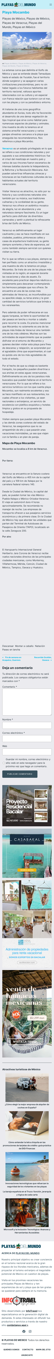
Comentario (9, 686)
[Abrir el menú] (50, 4)
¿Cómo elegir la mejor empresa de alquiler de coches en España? (27, 1106)
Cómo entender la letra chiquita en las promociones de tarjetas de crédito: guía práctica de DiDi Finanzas (27, 1145)
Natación (40, 646)
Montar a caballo (24, 646)
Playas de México (13, 18)
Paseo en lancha (11, 649)
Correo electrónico (13, 732)
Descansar (8, 646)
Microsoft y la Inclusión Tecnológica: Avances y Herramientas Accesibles (27, 1231)
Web (4, 746)
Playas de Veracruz (14, 23)
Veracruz (7, 148)
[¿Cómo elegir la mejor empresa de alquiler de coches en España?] (27, 1088)
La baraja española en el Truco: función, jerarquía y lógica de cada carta (27, 1193)
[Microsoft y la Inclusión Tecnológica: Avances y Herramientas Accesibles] (27, 1213)
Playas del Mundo (9, 66)
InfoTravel (31, 1310)
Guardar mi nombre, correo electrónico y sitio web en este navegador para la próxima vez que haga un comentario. (28, 763)
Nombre (7, 719)
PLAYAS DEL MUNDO (28, 1253)
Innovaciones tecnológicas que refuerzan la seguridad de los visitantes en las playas (27, 1185)
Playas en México (24, 27)
